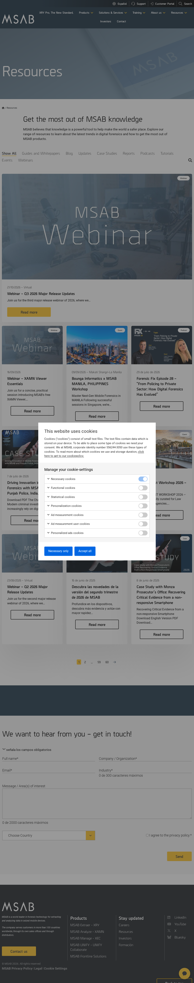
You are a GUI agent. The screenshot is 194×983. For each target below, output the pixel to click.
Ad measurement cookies (67, 515)
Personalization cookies (66, 506)
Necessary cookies (62, 479)
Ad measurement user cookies (70, 524)
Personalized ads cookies (67, 533)
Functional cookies (62, 488)
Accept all (85, 551)
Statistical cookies (62, 497)
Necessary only (58, 551)
